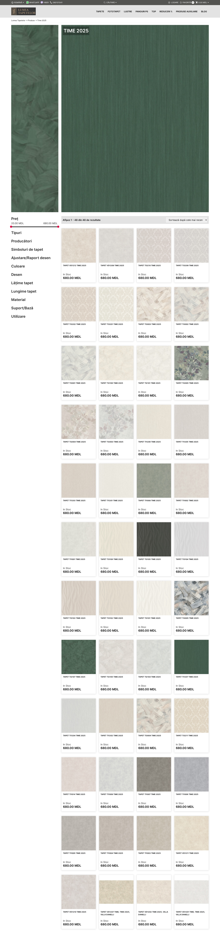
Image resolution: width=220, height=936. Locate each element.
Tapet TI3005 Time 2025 (187, 618)
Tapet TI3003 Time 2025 (149, 324)
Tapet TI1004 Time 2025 (112, 853)
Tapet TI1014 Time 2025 (74, 794)
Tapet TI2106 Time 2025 (112, 383)
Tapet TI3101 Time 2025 (149, 618)
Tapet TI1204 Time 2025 (74, 735)
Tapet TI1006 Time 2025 (187, 794)
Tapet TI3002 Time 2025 (187, 324)
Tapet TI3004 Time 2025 (149, 735)
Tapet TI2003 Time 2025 (112, 442)
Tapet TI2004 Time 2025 (74, 442)
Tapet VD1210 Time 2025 (74, 912)
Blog (204, 11)
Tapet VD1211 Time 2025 (187, 853)
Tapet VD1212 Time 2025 (74, 265)
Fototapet (114, 11)
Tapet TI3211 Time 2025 (187, 735)
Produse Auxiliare (187, 11)
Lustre (128, 11)
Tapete (100, 11)
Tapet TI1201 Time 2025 (112, 500)
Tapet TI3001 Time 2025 (74, 383)
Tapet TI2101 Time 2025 (149, 383)
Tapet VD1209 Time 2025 (112, 265)
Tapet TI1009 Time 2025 (112, 794)
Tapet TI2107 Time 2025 (74, 677)
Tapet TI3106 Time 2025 (112, 559)
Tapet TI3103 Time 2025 (74, 618)
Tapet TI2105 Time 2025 (112, 677)
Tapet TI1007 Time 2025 (149, 794)
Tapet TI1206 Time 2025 (149, 442)
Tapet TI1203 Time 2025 (74, 500)
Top (154, 11)
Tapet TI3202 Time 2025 (74, 324)
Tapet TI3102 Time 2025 (112, 618)
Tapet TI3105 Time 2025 (149, 559)
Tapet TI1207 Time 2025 (187, 677)
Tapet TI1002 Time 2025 (187, 500)
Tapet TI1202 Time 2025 (112, 735)
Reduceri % (166, 11)
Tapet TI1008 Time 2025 (149, 500)
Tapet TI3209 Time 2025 (187, 265)
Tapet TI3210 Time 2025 (149, 265)
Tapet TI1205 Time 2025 (187, 442)
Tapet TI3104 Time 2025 (187, 559)
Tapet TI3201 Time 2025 (112, 324)
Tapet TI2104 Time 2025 (149, 677)
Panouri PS (142, 11)
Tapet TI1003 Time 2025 (149, 853)
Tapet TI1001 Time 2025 (74, 559)
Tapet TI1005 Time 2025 (74, 853)
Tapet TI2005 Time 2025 (187, 383)
